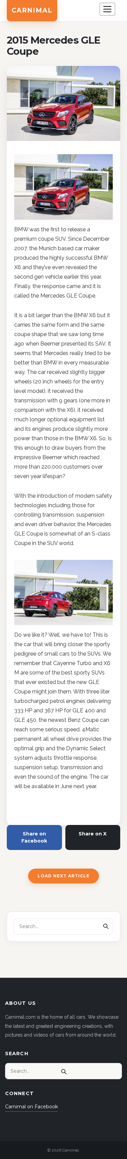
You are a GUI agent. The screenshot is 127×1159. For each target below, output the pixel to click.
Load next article (63, 875)
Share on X (93, 834)
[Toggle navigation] (107, 9)
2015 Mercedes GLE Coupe (53, 45)
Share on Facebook (34, 837)
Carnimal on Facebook (31, 1107)
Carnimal (32, 10)
